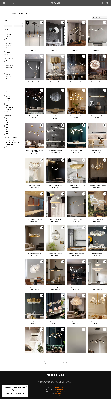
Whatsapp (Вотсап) (50, 391)
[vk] (48, 374)
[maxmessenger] (62, 374)
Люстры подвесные (24, 13)
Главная (14, 13)
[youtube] (52, 374)
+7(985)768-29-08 (61, 389)
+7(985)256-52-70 (59, 387)
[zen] (55, 374)
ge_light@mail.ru (60, 395)
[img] (55, 3)
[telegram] (58, 374)
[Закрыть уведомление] (27, 386)
